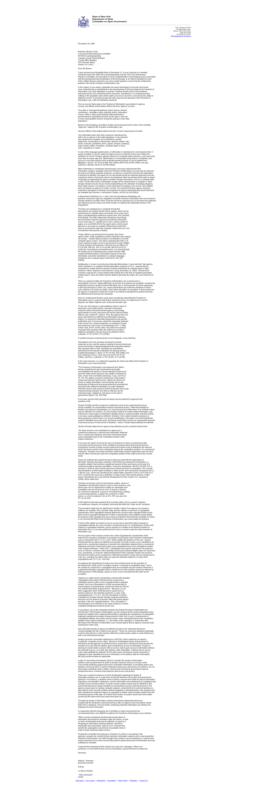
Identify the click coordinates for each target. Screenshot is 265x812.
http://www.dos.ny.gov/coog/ (181, 36)
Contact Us (143, 780)
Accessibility (111, 780)
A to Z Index (90, 780)
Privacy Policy (123, 780)
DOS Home (80, 780)
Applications (101, 780)
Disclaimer (133, 780)
